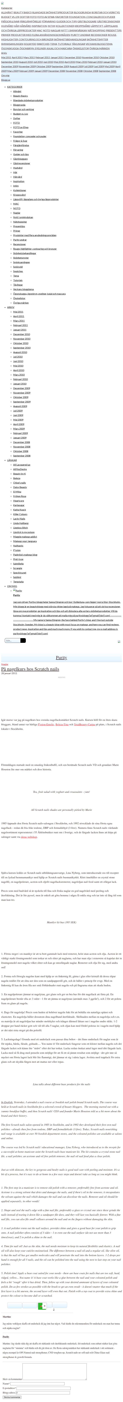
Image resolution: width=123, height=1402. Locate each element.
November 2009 (27, 66)
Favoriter (61, 16)
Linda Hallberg (20, 523)
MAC (39, 30)
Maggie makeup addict (25, 536)
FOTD (33, 16)
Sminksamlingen (12, 43)
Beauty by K (19, 473)
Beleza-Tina (62, 724)
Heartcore (18, 500)
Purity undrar (80, 34)
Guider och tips (66, 21)
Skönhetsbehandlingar (70, 39)
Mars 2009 (13, 70)
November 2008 (74, 70)
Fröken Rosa (19, 496)
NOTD (46, 30)
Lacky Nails (19, 518)
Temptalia (18, 581)
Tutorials (64, 43)
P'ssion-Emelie (46, 724)
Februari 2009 (26, 70)
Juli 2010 (38, 61)
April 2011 (17, 57)
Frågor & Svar (10, 21)
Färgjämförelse (30, 21)
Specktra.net (19, 572)
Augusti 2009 (77, 66)
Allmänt (7, 12)
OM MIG (12, 586)
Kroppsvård (82, 25)
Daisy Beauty (20, 487)
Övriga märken (99, 48)
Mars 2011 (29, 57)
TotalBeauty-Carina (84, 724)
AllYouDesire (20, 469)
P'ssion (17, 550)
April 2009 (18, 424)
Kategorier (6, 7)
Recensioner (99, 34)
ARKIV (10, 307)
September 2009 (60, 66)
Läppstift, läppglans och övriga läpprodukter (36, 199)
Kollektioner (65, 25)
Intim (51, 25)
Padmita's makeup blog (25, 554)
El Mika (17, 491)
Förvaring (49, 21)
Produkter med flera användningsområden (40, 34)
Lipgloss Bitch (20, 527)
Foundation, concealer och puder (92, 16)
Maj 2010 (59, 61)
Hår (16, 25)
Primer (5, 34)
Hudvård (7, 25)
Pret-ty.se (18, 559)
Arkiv (4, 52)
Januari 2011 (57, 57)
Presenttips (114, 30)
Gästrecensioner (108, 21)
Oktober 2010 (106, 57)
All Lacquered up (21, 464)
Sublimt (17, 577)
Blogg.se (5, 79)
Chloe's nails (19, 482)
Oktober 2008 (90, 70)
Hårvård (25, 25)
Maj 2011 (6, 57)
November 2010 (90, 57)
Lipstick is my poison (23, 532)
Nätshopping (96, 30)
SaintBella (18, 563)
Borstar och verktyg (106, 12)
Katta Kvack (19, 509)
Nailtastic (18, 545)
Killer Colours (20, 514)
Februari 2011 (42, 57)
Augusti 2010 (26, 61)
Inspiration (39, 25)
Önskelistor (81, 48)
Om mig (5, 75)
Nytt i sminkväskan (74, 30)
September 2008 (107, 70)
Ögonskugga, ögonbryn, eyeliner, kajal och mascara (36, 48)
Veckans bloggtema (99, 43)
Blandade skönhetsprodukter (52, 12)
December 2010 (72, 57)
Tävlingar (78, 43)
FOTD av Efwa (46, 16)
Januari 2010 (109, 61)
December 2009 (9, 66)
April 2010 (69, 61)
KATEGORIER (14, 86)
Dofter (25, 16)
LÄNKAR (12, 460)
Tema (53, 43)
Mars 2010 (81, 61)
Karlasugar (18, 505)
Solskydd (30, 43)
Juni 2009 (99, 66)
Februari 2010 (95, 61)
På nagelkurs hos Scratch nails (30, 668)
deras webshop (29, 837)
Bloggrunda (82, 12)
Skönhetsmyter (97, 39)
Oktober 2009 (43, 66)
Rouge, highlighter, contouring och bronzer (35, 248)
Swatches (43, 43)
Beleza (16, 478)
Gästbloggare (86, 21)
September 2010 (9, 61)
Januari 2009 (41, 70)
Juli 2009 (88, 66)
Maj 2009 (110, 66)
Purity (61, 657)
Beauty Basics (23, 12)
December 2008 (56, 70)
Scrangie (17, 568)
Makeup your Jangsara (25, 541)
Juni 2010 (48, 61)
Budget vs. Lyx (10, 16)
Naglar (55, 30)
